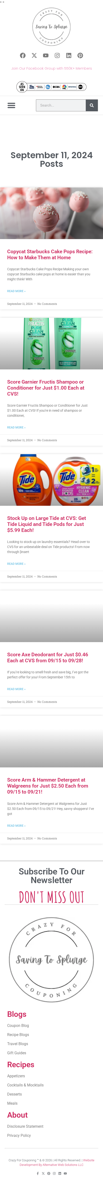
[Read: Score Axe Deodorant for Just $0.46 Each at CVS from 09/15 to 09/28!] (51, 616)
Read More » (16, 291)
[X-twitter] (34, 55)
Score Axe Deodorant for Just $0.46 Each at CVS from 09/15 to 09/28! (47, 657)
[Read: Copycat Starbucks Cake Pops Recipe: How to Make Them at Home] (51, 213)
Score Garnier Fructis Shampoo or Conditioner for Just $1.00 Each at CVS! (45, 388)
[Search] (92, 105)
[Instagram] (57, 55)
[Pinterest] (80, 55)
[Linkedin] (68, 55)
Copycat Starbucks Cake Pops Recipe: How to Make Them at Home (50, 254)
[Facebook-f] (37, 1173)
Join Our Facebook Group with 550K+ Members (51, 68)
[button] (11, 105)
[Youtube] (46, 55)
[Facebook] (23, 55)
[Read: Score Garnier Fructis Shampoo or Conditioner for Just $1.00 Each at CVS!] (51, 343)
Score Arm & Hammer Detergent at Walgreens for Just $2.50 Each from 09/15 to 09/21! (47, 786)
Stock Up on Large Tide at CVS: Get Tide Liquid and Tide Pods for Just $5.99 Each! (46, 524)
